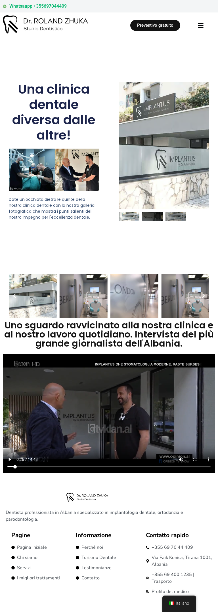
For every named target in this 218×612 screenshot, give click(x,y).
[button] (14, 296)
